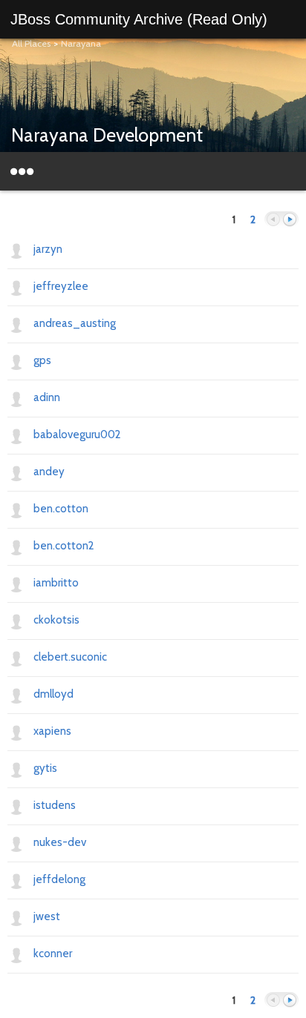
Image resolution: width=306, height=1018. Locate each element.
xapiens (52, 731)
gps (42, 360)
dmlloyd (53, 694)
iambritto (56, 582)
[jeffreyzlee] (16, 287)
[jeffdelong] (16, 880)
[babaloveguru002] (16, 435)
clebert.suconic (70, 657)
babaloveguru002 (77, 434)
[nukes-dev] (16, 843)
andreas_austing (74, 323)
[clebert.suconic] (16, 658)
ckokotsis (56, 620)
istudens (54, 805)
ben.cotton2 (63, 545)
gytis (45, 768)
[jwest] (16, 917)
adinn (46, 397)
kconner (52, 953)
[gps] (16, 361)
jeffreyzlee (60, 286)
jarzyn (47, 249)
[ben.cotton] (16, 509)
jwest (46, 916)
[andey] (16, 472)
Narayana (81, 43)
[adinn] (16, 398)
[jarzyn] (16, 250)
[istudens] (16, 806)
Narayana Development (107, 135)
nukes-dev (59, 842)
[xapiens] (16, 732)
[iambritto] (16, 583)
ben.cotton (60, 508)
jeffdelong (59, 879)
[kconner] (16, 954)
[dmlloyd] (16, 695)
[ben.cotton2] (16, 546)
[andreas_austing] (16, 324)
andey (49, 471)
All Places (31, 43)
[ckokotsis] (16, 620)
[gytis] (16, 769)
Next (289, 220)
